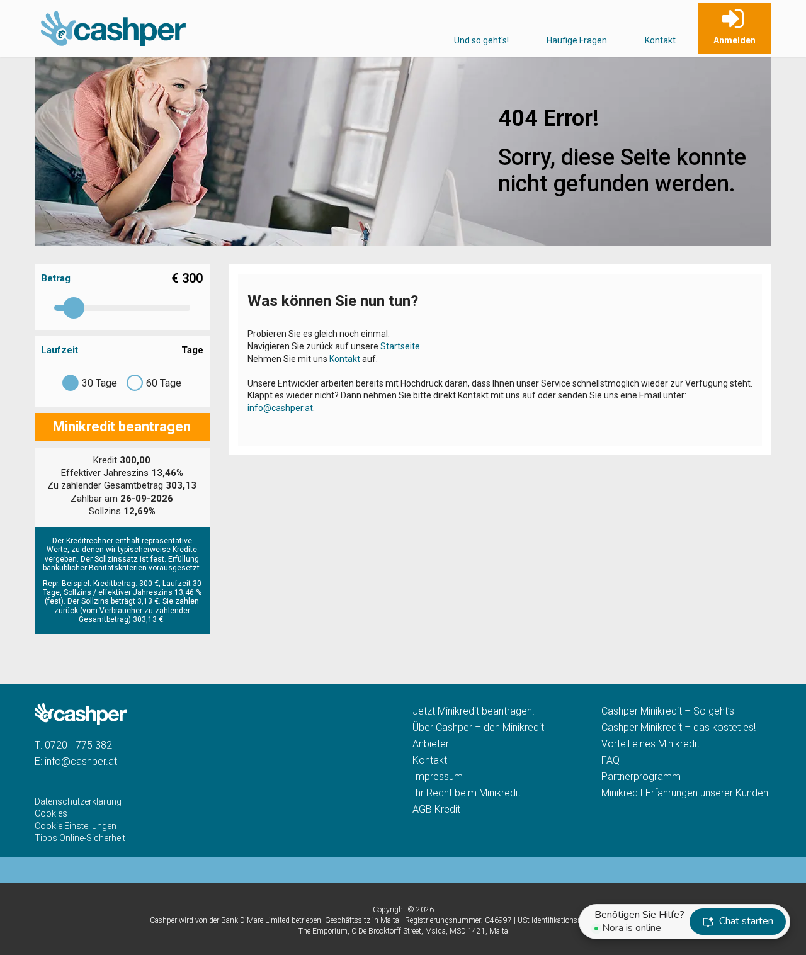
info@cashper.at (280, 408)
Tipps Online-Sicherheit (80, 838)
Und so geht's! (481, 40)
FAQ (610, 760)
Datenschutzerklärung (78, 801)
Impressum (437, 777)
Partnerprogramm (641, 777)
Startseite (400, 346)
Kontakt (660, 40)
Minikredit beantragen (122, 426)
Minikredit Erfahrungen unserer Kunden (684, 793)
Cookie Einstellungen (75, 826)
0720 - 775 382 (78, 745)
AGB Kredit (436, 809)
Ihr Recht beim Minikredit (466, 793)
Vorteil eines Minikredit (650, 744)
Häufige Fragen (577, 40)
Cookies (51, 813)
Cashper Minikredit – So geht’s (667, 711)
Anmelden (734, 40)
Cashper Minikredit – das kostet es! (678, 727)
